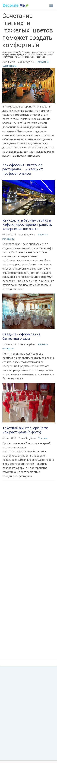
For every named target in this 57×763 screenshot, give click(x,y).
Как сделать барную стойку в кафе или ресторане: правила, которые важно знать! (27, 224)
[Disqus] (28, 526)
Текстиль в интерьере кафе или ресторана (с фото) (25, 430)
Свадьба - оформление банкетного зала (21, 336)
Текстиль (43, 438)
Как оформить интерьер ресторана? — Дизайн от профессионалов (22, 169)
